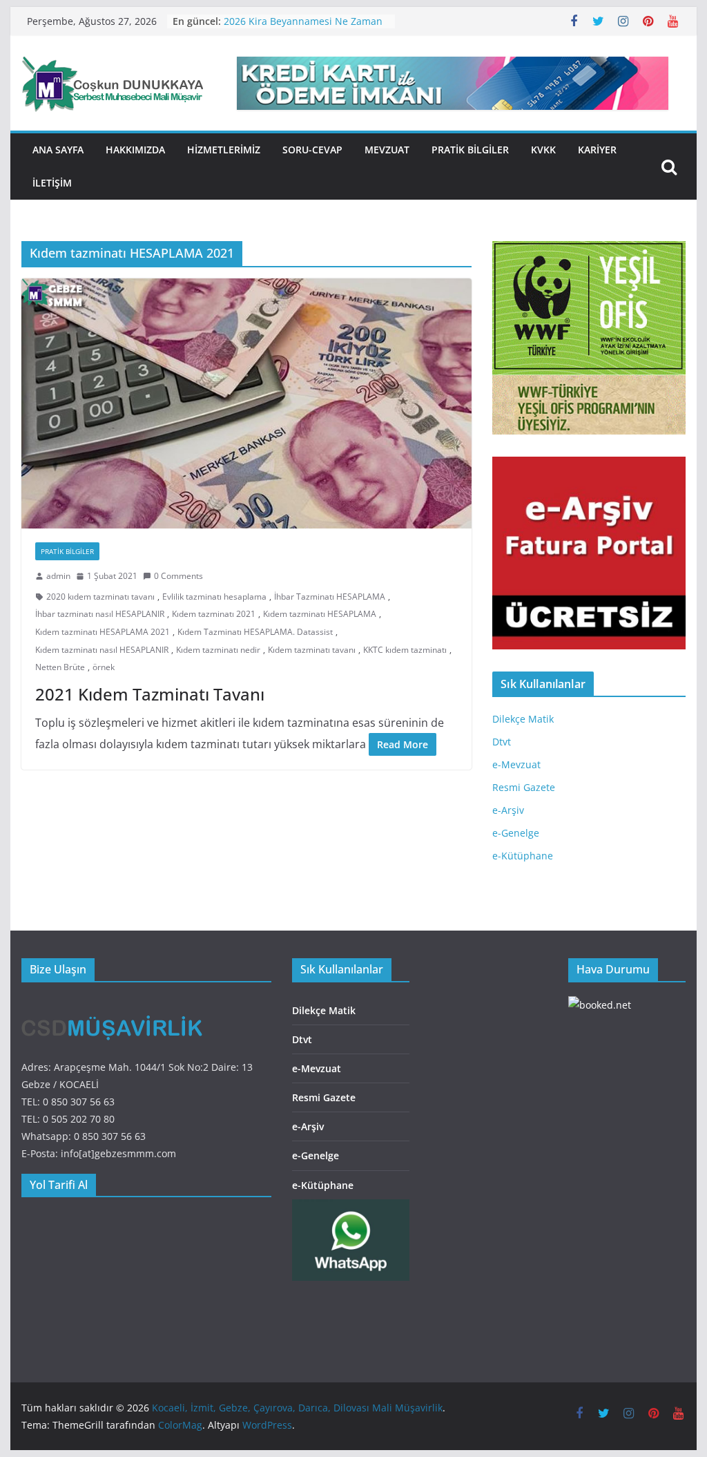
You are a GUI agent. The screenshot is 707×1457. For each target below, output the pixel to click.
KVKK (543, 149)
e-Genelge (515, 832)
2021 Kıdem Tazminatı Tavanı (149, 694)
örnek (104, 667)
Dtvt (501, 741)
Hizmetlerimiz (223, 149)
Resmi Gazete (523, 787)
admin (58, 576)
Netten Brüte (60, 667)
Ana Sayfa (58, 149)
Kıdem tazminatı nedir (218, 650)
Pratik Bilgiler (470, 149)
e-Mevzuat (516, 764)
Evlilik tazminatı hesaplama (214, 596)
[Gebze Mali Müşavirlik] (112, 1004)
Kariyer (597, 149)
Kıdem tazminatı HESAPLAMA (319, 614)
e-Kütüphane (522, 855)
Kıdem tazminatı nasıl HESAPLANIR (101, 650)
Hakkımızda (135, 149)
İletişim (52, 182)
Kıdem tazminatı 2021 (213, 614)
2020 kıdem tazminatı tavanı (100, 596)
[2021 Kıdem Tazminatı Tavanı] (246, 403)
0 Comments (178, 576)
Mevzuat (387, 149)
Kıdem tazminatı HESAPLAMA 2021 (102, 632)
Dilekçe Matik (523, 718)
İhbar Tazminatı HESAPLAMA (329, 596)
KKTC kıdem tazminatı (405, 650)
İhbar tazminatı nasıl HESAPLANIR (99, 614)
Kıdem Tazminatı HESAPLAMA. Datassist (255, 632)
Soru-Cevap (312, 149)
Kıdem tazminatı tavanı (312, 650)
